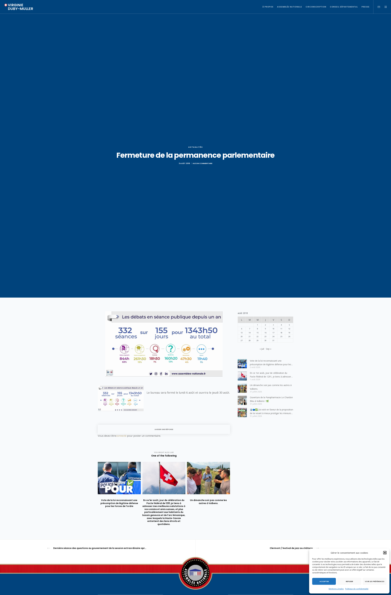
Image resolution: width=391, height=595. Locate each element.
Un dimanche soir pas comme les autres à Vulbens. (271, 387)
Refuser (349, 581)
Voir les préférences (374, 581)
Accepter (324, 581)
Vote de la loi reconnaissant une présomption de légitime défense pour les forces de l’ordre (270, 362)
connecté (121, 435)
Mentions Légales (336, 589)
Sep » (268, 348)
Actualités (195, 147)
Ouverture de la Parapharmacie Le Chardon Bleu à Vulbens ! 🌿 (271, 399)
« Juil (262, 348)
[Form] (376, 7)
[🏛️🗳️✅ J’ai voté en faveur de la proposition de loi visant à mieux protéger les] (242, 412)
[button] (384, 552)
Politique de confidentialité (356, 589)
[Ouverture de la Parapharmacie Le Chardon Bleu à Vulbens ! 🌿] (242, 400)
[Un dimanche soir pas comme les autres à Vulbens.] (242, 388)
